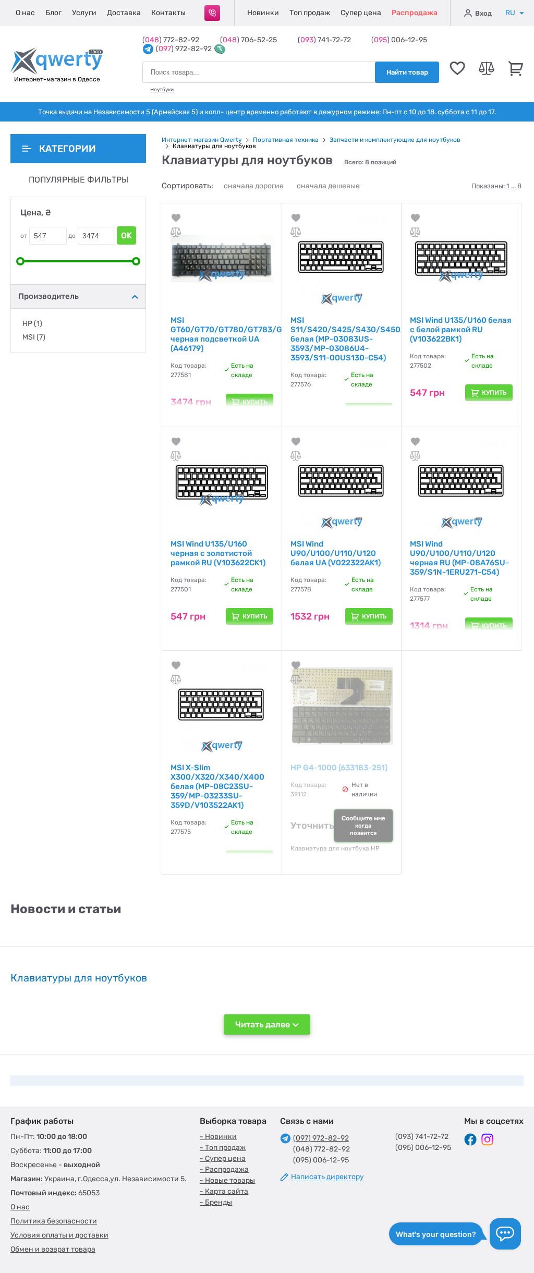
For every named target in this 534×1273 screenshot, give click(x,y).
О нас (25, 12)
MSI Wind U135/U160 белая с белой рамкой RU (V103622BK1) (461, 330)
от (23, 236)
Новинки (263, 12)
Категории (67, 148)
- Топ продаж (223, 1147)
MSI (33, 337)
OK (126, 235)
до (72, 236)
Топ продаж (309, 12)
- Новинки (218, 1136)
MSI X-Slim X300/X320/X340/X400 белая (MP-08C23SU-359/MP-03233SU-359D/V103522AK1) (217, 786)
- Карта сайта (224, 1191)
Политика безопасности (53, 1221)
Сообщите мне (363, 825)
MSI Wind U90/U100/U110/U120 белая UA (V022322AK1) (335, 553)
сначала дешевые (328, 185)
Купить (255, 402)
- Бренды (216, 1202)
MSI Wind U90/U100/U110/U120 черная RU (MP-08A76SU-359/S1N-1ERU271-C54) (459, 558)
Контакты (168, 12)
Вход (483, 13)
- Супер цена (223, 1158)
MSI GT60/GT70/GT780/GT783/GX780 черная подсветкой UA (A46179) (236, 334)
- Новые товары (227, 1180)
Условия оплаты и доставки (59, 1235)
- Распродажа (224, 1169)
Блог (53, 12)
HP (32, 324)
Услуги (84, 12)
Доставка (124, 12)
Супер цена (361, 12)
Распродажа (415, 12)
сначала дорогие (254, 185)
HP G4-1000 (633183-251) (338, 767)
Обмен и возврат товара (52, 1249)
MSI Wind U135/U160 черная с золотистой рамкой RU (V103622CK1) (218, 553)
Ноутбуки (162, 90)
